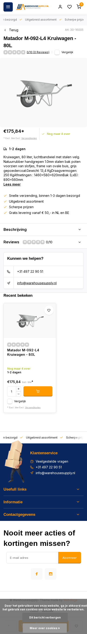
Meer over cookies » (45, 628)
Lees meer (12, 184)
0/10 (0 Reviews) (38, 52)
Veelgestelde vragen (52, 461)
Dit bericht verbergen (45, 617)
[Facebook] (36, 574)
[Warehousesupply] (32, 7)
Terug (13, 30)
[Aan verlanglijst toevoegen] (49, 310)
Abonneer (69, 558)
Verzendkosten (29, 138)
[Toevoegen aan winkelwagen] (37, 391)
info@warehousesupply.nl (37, 283)
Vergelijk (67, 52)
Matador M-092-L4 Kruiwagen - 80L (23, 352)
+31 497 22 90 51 (30, 271)
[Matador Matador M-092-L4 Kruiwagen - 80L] (30, 320)
